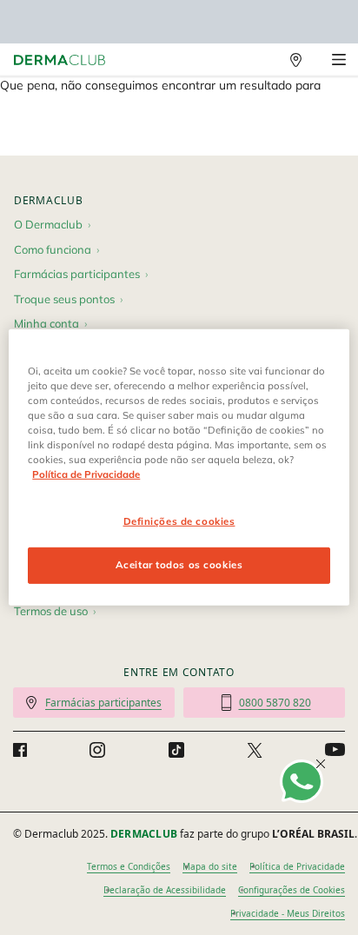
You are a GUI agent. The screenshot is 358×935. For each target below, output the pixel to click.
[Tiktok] (176, 749)
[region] (178, 467)
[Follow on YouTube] (335, 750)
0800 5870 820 (275, 702)
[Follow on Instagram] (97, 749)
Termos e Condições (128, 866)
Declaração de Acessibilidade (164, 890)
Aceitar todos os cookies (179, 565)
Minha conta (46, 323)
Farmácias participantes (77, 274)
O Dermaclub (48, 224)
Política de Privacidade (297, 866)
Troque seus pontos (64, 299)
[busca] (258, 60)
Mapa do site (209, 866)
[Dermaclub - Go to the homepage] (59, 60)
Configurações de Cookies (291, 890)
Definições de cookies (179, 520)
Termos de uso (51, 611)
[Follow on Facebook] (20, 750)
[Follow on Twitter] (254, 749)
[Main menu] (338, 59)
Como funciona (52, 249)
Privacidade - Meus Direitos (287, 913)
